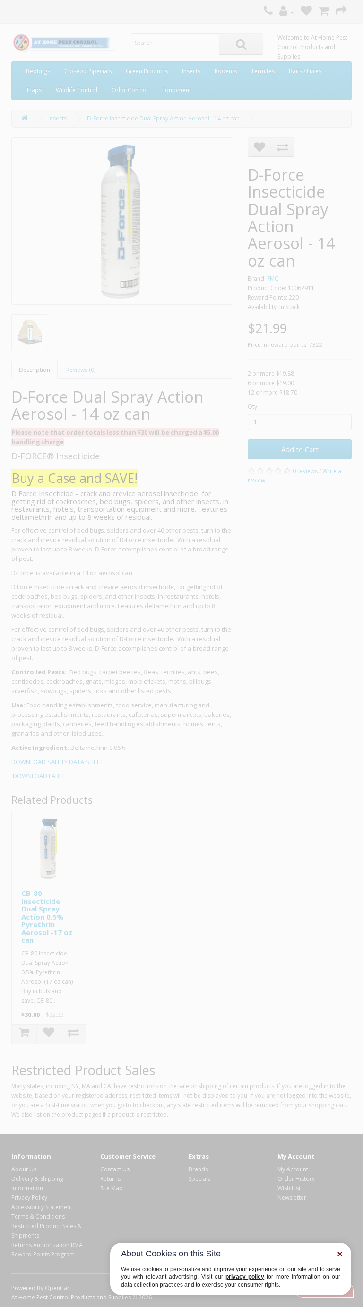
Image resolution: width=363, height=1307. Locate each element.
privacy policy (244, 1276)
